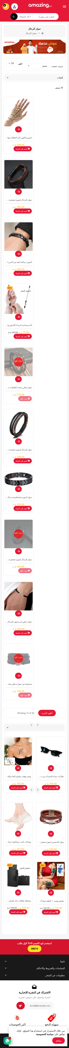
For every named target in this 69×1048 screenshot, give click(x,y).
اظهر (20, 63)
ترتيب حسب (57, 66)
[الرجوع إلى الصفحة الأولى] (42, 33)
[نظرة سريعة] (18, 129)
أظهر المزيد (47, 713)
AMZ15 (34, 948)
